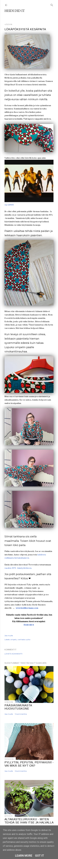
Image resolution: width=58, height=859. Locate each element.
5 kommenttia (21, 771)
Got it (39, 855)
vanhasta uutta (24, 639)
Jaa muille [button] (9, 635)
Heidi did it (15, 10)
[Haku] (51, 4)
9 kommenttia (21, 714)
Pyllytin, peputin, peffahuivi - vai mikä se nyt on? (29, 764)
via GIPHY (9, 204)
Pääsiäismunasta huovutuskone (18, 707)
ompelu (13, 639)
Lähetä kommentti (13, 654)
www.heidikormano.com (27, 608)
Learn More (23, 855)
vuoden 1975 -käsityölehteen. (18, 568)
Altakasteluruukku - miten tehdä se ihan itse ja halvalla (29, 821)
